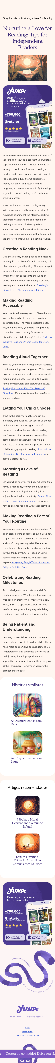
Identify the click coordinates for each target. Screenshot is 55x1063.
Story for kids (10, 18)
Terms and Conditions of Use (27, 1035)
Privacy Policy (27, 1032)
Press (27, 1028)
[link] (15, 140)
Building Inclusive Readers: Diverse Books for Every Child (27, 342)
